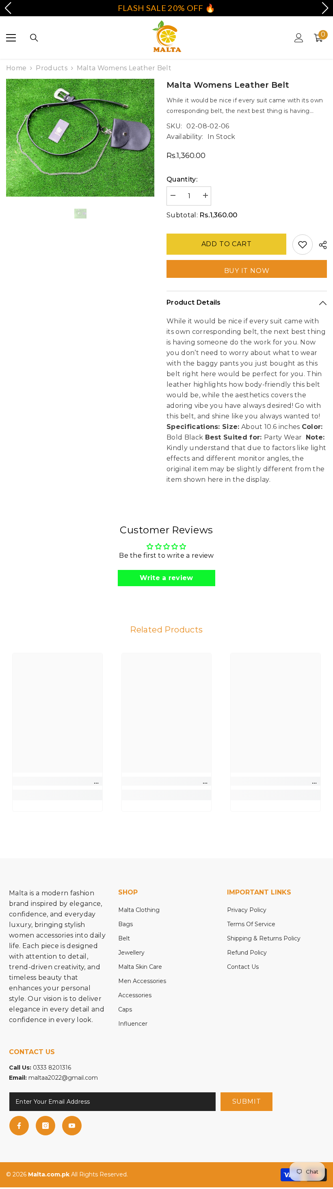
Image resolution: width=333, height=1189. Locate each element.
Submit (246, 1101)
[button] (7, 8)
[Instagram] (45, 1125)
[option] (80, 138)
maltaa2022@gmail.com (63, 1077)
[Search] (34, 38)
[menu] (11, 38)
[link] (57, 781)
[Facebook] (19, 1125)
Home (16, 68)
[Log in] (298, 37)
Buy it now (247, 271)
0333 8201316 (52, 1067)
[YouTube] (72, 1125)
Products (51, 68)
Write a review (166, 578)
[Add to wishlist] (302, 244)
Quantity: (181, 179)
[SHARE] (320, 245)
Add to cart (226, 244)
